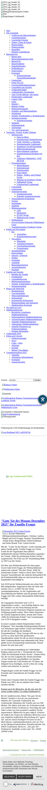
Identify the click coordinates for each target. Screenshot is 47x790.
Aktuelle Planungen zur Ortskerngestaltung (21, 327)
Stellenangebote (18, 125)
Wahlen (14, 258)
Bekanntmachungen (19, 265)
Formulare (15, 73)
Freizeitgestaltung (18, 163)
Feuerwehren (16, 71)
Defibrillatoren (17, 68)
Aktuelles (15, 355)
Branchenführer (17, 64)
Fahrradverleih (23, 170)
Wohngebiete (16, 298)
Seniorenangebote (18, 286)
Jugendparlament (18, 251)
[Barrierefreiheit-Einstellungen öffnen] (42, 399)
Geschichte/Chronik (19, 40)
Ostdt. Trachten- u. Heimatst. (28, 142)
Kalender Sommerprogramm (28, 196)
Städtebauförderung (14, 310)
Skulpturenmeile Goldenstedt (29, 144)
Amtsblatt (15, 262)
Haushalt (15, 270)
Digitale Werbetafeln (19, 331)
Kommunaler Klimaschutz (22, 300)
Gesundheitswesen (19, 279)
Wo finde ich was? (14, 307)
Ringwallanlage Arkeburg (27, 151)
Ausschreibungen (18, 267)
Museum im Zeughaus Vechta (29, 180)
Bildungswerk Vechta (25, 217)
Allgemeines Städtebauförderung (25, 324)
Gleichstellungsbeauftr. (26, 246)
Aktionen (15, 345)
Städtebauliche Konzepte (21, 305)
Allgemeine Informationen (22, 357)
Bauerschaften (17, 45)
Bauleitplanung (17, 291)
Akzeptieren (24, 776)
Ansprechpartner (18, 362)
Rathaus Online (17, 106)
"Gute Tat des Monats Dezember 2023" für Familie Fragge (23, 522)
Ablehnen (9, 776)
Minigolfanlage (23, 165)
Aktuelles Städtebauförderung (23, 322)
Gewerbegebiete (18, 293)
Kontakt (14, 348)
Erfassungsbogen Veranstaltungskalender (26, 76)
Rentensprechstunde (19, 109)
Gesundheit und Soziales (21, 87)
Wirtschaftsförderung (20, 296)
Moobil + (15, 104)
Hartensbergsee (23, 168)
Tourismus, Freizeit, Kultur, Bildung (21, 132)
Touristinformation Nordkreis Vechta (26, 227)
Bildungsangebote (18, 208)
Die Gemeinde (12, 33)
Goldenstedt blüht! (19, 90)
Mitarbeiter (21, 241)
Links (13, 101)
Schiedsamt (16, 113)
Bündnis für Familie (19, 274)
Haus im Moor (23, 137)
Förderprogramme (18, 338)
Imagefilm (15, 49)
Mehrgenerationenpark (26, 149)
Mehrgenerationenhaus (20, 281)
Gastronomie (16, 189)
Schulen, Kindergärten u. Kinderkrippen (28, 116)
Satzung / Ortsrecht (19, 255)
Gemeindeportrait (18, 38)
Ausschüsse (21, 234)
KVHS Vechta (23, 215)
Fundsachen (16, 80)
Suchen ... (5, 380)
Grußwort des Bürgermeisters (23, 35)
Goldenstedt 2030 (13, 333)
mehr (39, 776)
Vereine (14, 201)
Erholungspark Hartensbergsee (29, 139)
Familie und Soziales (14, 272)
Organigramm (22, 248)
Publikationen (17, 220)
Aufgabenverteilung (25, 244)
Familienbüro (16, 277)
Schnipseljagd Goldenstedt (28, 184)
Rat (12, 232)
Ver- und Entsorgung (20, 130)
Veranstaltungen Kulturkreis (22, 199)
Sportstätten (16, 203)
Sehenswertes (17, 135)
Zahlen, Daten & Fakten (21, 42)
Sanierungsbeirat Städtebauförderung (26, 317)
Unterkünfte (16, 187)
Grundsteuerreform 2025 (16, 352)
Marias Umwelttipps (19, 350)
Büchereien (21, 213)
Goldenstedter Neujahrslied (22, 92)
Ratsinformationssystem (26, 236)
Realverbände (17, 253)
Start (8, 30)
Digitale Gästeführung (20, 52)
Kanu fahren (22, 172)
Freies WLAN (17, 83)
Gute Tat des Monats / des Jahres (25, 94)
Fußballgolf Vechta (24, 182)
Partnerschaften (17, 47)
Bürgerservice (12, 54)
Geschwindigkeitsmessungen (23, 85)
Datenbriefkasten (18, 66)
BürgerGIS (16, 61)
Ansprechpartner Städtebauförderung (26, 319)
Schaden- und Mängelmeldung (24, 111)
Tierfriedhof (16, 128)
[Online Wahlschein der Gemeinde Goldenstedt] (11, 389)
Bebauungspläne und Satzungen (24, 303)
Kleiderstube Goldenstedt (21, 97)
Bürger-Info (16, 56)
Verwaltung (16, 239)
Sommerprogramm (19, 118)
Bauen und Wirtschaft (15, 288)
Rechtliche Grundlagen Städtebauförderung (21, 313)
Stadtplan (15, 123)
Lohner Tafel (16, 99)
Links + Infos (17, 343)
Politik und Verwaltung (15, 229)
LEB (19, 210)
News (13, 341)
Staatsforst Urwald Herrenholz (29, 146)
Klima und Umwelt (14, 336)
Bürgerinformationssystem (22, 59)
